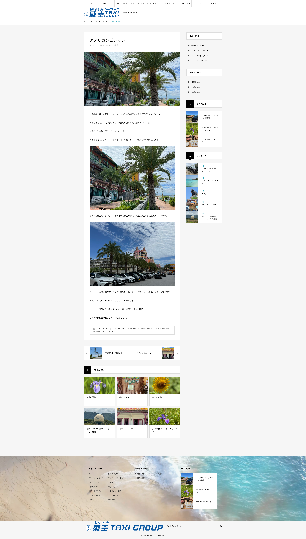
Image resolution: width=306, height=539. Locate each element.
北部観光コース (114, 482)
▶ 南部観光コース (194, 92)
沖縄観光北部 (140, 474)
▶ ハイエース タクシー (196, 61)
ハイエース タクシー (96, 482)
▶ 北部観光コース (194, 82)
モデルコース (122, 3)
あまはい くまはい (104, 45)
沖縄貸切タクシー (113, 331)
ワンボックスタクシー (97, 478)
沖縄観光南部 (140, 478)
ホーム (91, 3)
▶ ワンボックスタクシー (197, 50)
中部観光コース (94, 487)
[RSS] (221, 526)
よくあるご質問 (184, 3)
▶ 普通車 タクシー (195, 45)
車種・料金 (107, 3)
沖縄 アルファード (139, 329)
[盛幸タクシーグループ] (102, 12)
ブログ (199, 3)
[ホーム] (84, 22)
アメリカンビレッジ (121, 329)
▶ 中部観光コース (194, 87)
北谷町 (130, 329)
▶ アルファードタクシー (197, 56)
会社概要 (214, 3)
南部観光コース (114, 487)
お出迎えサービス (153, 3)
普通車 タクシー (114, 474)
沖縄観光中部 (159, 474)
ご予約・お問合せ (168, 3)
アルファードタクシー (116, 478)
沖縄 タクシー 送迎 (154, 329)
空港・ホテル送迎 (137, 3)
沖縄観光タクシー (101, 331)
